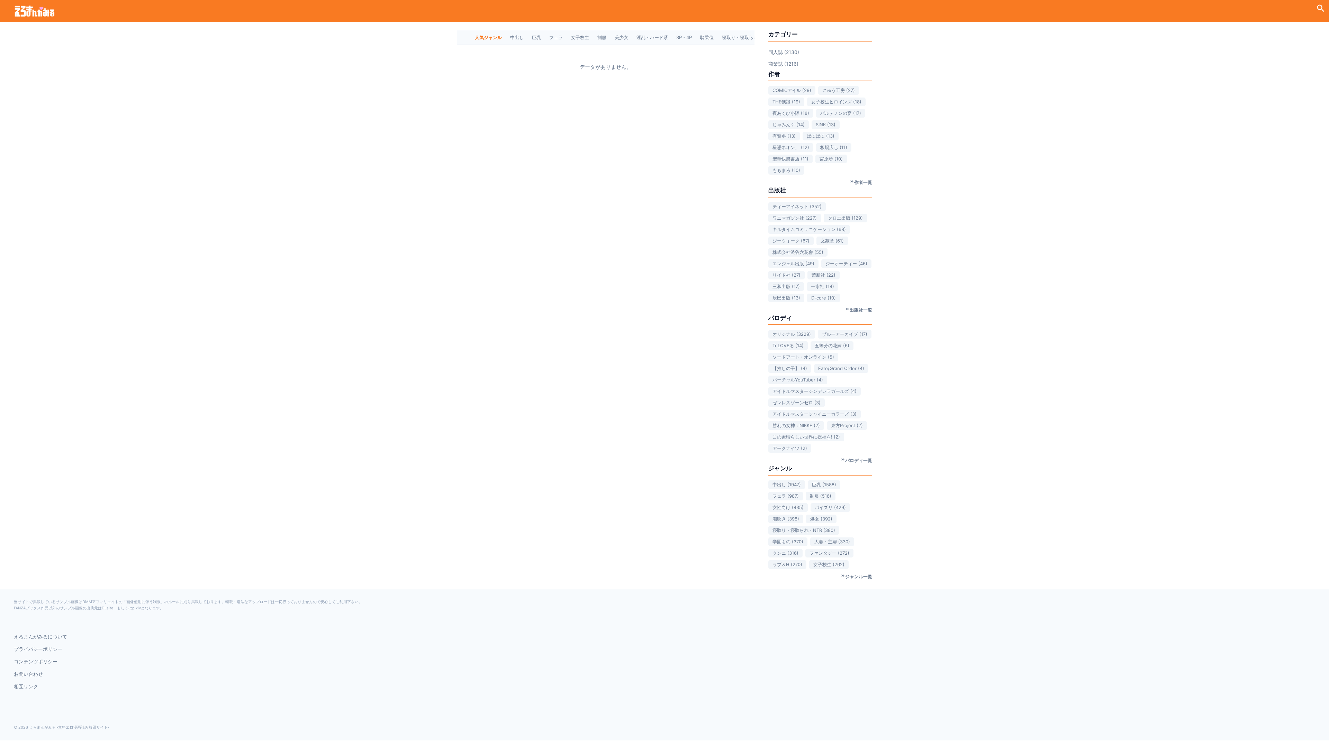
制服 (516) (820, 496)
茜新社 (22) (823, 275)
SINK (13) (825, 124)
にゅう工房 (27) (838, 90)
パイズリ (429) (830, 507)
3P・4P (684, 37)
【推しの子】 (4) (789, 368)
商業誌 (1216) (783, 64)
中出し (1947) (786, 484)
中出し (517, 37)
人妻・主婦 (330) (832, 541)
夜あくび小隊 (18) (790, 113)
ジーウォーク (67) (791, 240)
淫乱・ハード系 (652, 37)
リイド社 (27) (786, 275)
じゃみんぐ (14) (788, 124)
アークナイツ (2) (789, 448)
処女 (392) (821, 519)
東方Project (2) (847, 425)
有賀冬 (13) (784, 136)
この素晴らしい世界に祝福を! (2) (806, 437)
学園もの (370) (787, 541)
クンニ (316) (785, 553)
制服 (601, 37)
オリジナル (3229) (791, 334)
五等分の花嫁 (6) (832, 345)
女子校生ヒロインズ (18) (836, 101)
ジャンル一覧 (858, 576)
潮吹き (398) (785, 519)
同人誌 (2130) (783, 52)
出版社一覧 (861, 310)
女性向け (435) (788, 507)
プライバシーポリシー (38, 649)
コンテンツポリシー (35, 661)
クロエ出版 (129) (845, 218)
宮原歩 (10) (831, 159)
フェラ (556, 37)
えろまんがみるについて (40, 636)
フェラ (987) (785, 496)
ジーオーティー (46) (846, 263)
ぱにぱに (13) (820, 136)
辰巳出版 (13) (786, 298)
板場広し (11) (833, 147)
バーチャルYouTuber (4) (797, 379)
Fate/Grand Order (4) (841, 368)
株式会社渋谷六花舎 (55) (797, 252)
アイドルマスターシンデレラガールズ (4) (814, 391)
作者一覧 (863, 182)
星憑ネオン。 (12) (790, 147)
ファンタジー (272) (829, 553)
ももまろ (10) (786, 170)
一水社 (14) (822, 286)
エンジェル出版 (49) (793, 263)
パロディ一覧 (858, 460)
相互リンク (26, 686)
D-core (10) (823, 298)
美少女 (621, 37)
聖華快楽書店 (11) (790, 159)
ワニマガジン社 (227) (794, 218)
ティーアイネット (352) (797, 206)
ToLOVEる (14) (788, 345)
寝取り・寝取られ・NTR (746, 37)
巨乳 (536, 37)
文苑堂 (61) (832, 240)
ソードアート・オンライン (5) (803, 357)
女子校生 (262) (828, 564)
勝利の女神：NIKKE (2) (796, 425)
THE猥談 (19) (786, 101)
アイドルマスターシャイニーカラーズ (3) (814, 414)
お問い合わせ (28, 674)
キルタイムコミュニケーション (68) (809, 229)
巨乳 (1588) (824, 484)
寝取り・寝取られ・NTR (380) (803, 530)
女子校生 (580, 37)
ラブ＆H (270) (787, 564)
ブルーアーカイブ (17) (844, 334)
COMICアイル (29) (791, 90)
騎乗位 (707, 37)
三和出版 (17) (786, 286)
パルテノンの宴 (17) (840, 113)
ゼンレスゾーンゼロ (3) (796, 402)
